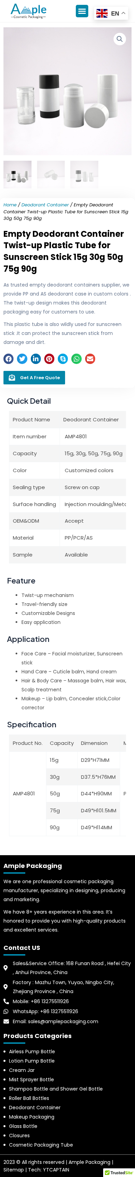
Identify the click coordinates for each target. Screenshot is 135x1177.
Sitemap (13, 1169)
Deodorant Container (45, 205)
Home (10, 205)
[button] (82, 11)
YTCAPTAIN (56, 1169)
